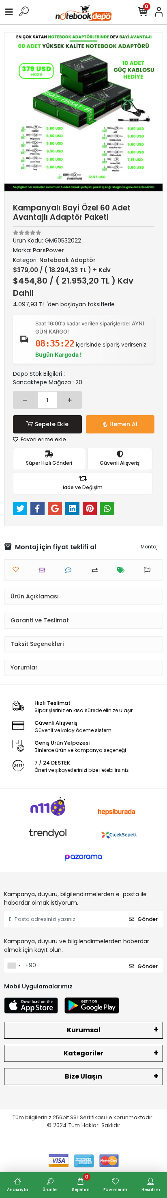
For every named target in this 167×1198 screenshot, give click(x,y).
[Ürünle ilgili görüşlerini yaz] (70, 570)
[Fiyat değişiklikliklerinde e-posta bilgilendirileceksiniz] (123, 570)
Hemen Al (123, 424)
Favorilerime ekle (42, 439)
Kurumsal (84, 1030)
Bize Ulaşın (83, 1076)
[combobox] (13, 966)
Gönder (147, 919)
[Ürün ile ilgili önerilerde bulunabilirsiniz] (149, 570)
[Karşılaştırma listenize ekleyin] (97, 570)
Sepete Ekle (52, 424)
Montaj (149, 546)
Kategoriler (83, 1053)
